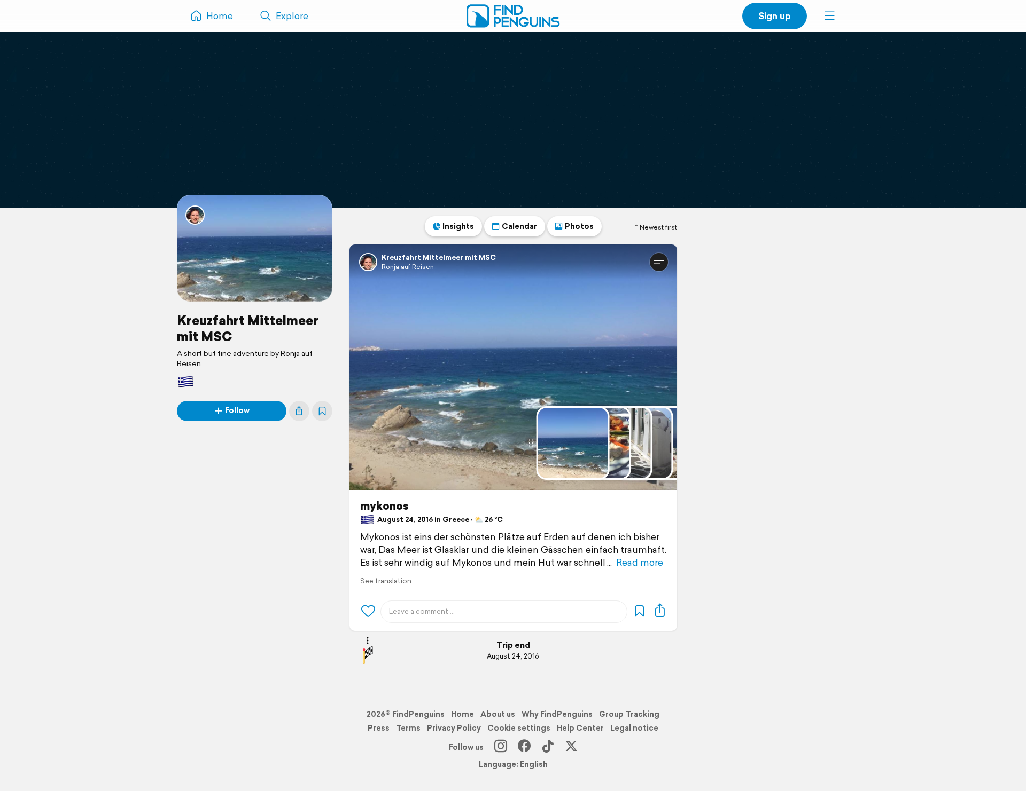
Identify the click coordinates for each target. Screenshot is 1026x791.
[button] (830, 16)
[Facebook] (524, 747)
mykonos (384, 506)
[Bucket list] (322, 411)
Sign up (774, 15)
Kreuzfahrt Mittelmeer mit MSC (247, 328)
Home (462, 714)
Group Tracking (629, 714)
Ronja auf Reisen (408, 266)
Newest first (658, 227)
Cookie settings (518, 728)
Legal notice (634, 728)
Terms (408, 728)
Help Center (580, 728)
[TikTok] (547, 747)
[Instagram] (500, 747)
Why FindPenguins (557, 714)
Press (379, 728)
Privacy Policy (454, 728)
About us (497, 714)
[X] (571, 747)
